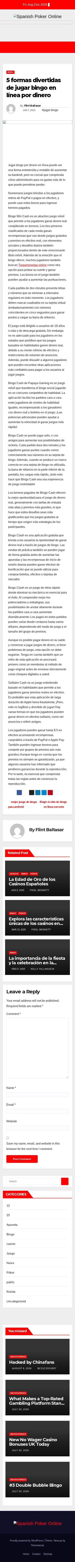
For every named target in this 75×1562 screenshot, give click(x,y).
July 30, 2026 (21, 1409)
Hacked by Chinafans (31, 1362)
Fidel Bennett (39, 890)
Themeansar (37, 1545)
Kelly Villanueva (42, 969)
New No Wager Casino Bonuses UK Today (33, 1442)
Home (26, 1554)
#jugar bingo (50, 110)
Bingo (10, 72)
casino (11, 1243)
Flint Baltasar (32, 105)
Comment (13, 1013)
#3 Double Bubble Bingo (35, 1485)
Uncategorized (16, 1301)
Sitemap (47, 1554)
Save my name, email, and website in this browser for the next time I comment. (33, 1146)
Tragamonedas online (32, 265)
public (11, 1282)
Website (11, 1121)
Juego (11, 1253)
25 (8, 1215)
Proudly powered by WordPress (27, 1540)
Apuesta (14, 874)
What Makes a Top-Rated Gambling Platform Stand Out (36, 1403)
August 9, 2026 (22, 1368)
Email (11, 1104)
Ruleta (11, 1291)
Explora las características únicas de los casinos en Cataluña (36, 923)
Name (11, 1087)
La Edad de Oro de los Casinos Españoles (32, 881)
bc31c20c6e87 (47, 1368)
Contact (36, 1554)
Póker (34, 874)
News (10, 1263)
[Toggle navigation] (40, 47)
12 (8, 1205)
